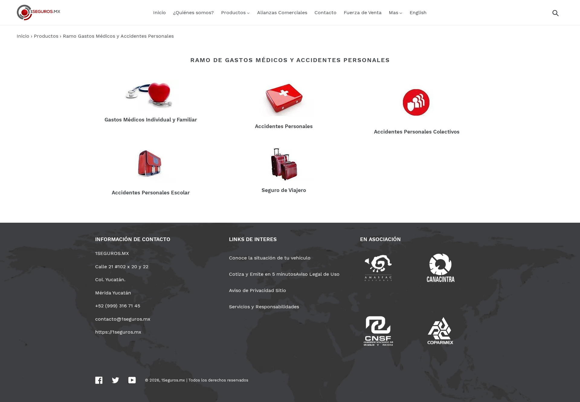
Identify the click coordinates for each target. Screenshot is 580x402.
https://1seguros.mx (118, 332)
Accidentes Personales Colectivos (416, 132)
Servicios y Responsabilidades (264, 306)
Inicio (23, 36)
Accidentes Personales (284, 126)
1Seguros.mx (173, 380)
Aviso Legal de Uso (318, 274)
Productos (46, 36)
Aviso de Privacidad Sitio (257, 290)
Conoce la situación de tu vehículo (270, 258)
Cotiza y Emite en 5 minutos (262, 274)
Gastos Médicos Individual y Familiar (151, 120)
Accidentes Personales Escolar (151, 193)
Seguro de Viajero (284, 190)
